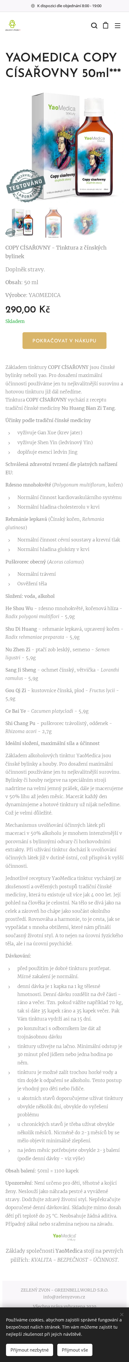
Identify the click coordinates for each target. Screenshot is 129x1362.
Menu (118, 25)
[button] (94, 25)
